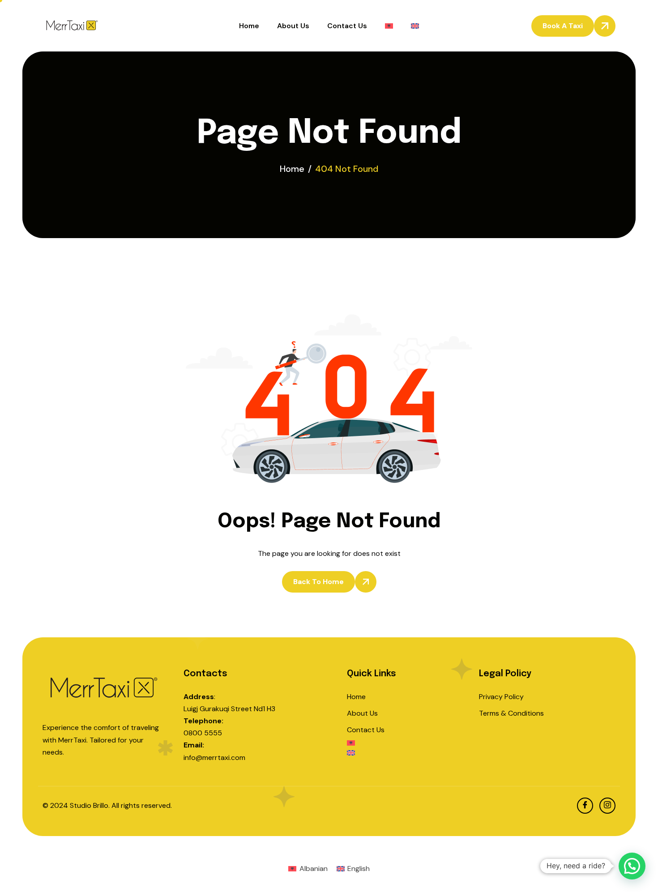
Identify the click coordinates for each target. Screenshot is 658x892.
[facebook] (585, 806)
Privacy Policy (501, 696)
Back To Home (318, 581)
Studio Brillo (89, 805)
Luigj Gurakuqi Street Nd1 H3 (229, 708)
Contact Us (347, 25)
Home (249, 25)
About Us (293, 25)
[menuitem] (389, 25)
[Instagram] (607, 806)
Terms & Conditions (511, 713)
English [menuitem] (358, 868)
